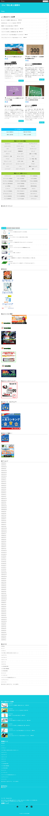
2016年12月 (3, 572)
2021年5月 (3, 494)
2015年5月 (3, 608)
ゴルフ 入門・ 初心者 (8, 63)
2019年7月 (3, 515)
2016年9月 (3, 578)
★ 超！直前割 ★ (10, 132)
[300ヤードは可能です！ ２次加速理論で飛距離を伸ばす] (35, 49)
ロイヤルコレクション (7, 193)
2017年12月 (3, 550)
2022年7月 (3, 481)
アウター (33, 163)
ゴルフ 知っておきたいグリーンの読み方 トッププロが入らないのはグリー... (21, 263)
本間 (34, 186)
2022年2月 (3, 489)
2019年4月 (3, 520)
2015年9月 (3, 600)
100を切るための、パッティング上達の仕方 (9, 23)
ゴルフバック (3, 661)
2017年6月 (3, 561)
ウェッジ (33, 146)
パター (7, 148)
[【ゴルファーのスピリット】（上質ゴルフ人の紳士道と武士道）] (35, 90)
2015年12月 (3, 595)
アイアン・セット (20, 146)
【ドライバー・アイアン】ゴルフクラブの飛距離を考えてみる (19, 247)
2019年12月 (3, 505)
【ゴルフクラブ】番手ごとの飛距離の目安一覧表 (9, 31)
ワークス (21, 196)
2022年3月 (3, 487)
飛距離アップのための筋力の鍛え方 (14, 715)
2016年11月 (3, 574)
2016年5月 (3, 585)
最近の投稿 (14, 62)
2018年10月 (3, 531)
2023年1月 (3, 470)
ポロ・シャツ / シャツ (7, 163)
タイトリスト (7, 178)
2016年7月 (3, 582)
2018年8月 (3, 535)
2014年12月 (3, 617)
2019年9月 (3, 511)
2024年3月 (3, 463)
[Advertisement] (24, 216)
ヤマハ (33, 176)
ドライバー (20, 143)
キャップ (2, 648)
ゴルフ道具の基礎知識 (5, 668)
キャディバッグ (33, 148)
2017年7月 (3, 559)
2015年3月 (3, 611)
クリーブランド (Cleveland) (20, 188)
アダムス (33, 181)
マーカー (7, 158)
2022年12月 (3, 472)
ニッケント (7, 188)
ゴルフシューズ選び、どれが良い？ (14, 252)
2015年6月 (3, 606)
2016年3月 (3, 589)
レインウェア (7, 168)
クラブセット (20, 148)
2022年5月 (3, 485)
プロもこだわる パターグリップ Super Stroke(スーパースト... (12, 37)
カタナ (33, 191)
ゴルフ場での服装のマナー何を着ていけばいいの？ (10, 28)
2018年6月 (3, 539)
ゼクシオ (20, 178)
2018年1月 (3, 548)
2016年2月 (3, 591)
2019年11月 (3, 507)
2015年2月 (3, 613)
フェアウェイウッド (33, 143)
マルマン (33, 188)
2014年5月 (3, 630)
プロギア (20, 183)
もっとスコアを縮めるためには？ (14, 56)
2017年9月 (3, 556)
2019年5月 (3, 518)
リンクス (20, 198)
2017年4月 (3, 565)
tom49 (32, 65)
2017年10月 (3, 554)
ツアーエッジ (33, 198)
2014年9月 (3, 623)
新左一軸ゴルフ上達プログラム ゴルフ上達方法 (9, 684)
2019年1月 (3, 526)
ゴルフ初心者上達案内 (10, 5)
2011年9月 (3, 639)
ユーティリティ (7, 146)
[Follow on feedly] (17, 806)
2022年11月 (3, 474)
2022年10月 (3, 476)
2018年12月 (3, 528)
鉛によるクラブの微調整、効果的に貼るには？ (9, 20)
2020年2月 (3, 502)
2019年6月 (3, 517)
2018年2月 (3, 546)
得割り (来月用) (10, 134)
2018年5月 (3, 541)
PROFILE (3, 646)
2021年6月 (3, 492)
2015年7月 (3, 604)
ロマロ (20, 193)
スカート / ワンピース (20, 168)
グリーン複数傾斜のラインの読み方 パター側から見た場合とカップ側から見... (22, 257)
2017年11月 (3, 552)
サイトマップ (3, 673)
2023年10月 (3, 466)
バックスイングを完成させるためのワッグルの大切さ (17, 231)
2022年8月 (3, 479)
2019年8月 (3, 513)
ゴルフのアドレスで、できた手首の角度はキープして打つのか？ (12, 34)
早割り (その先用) (27, 134)
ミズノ (20, 186)
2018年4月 (3, 543)
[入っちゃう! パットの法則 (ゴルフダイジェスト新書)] (14, 90)
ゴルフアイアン (4, 655)
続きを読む (21, 80)
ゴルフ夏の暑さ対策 (4, 666)
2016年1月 (3, 593)
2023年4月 (3, 468)
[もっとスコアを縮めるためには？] (14, 49)
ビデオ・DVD (20, 161)
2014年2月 (3, 634)
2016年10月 (3, 576)
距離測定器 (20, 151)
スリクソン (20, 176)
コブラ (34, 178)
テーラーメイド (8, 176)
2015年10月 (3, 598)
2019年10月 (3, 509)
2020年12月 (3, 498)
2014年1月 (3, 636)
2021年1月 (3, 496)
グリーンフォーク (20, 158)
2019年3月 (3, 522)
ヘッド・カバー (20, 153)
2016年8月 (3, 580)
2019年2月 (3, 524)
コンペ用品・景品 (33, 158)
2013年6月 (3, 637)
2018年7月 (3, 537)
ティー (33, 156)
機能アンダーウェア (33, 166)
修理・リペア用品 (33, 153)
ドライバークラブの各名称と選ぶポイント (8, 677)
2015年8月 (3, 602)
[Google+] (22, 806)
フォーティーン (33, 183)
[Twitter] (26, 806)
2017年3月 (3, 567)
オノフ (7, 198)
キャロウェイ (8, 181)
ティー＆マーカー (4, 675)
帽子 (33, 168)
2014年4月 (3, 632)
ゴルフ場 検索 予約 (18, 129)
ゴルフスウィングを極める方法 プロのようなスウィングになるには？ (20, 242)
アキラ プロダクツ (20, 191)
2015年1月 (3, 615)
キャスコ (8, 196)
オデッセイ (8, 183)
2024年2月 (3, 464)
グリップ (33, 151)
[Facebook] (31, 806)
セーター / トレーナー (20, 163)
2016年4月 (3, 587)
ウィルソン (34, 196)
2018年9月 (3, 533)
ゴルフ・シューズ (7, 151)
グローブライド (33, 193)
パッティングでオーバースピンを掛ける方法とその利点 (18, 237)
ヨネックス (8, 191)
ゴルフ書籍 (14, 63)
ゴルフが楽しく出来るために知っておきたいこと (9, 652)
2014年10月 (3, 621)
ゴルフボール (7, 143)
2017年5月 (3, 563)
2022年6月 (3, 483)
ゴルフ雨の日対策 (4, 670)
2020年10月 (3, 500)
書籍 (33, 161)
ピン (7, 186)
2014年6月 (3, 628)
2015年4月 (3, 610)
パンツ (7, 166)
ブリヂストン (20, 181)
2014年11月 (3, 619)
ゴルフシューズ (4, 659)
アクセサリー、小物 (8, 156)
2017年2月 (3, 569)
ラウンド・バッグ (7, 161)
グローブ (7, 153)
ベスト (20, 166)
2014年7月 (3, 626)
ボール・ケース (20, 156)
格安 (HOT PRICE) (27, 132)
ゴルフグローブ (4, 657)
